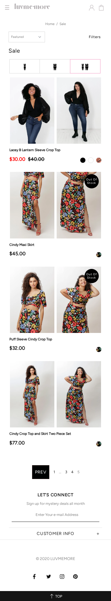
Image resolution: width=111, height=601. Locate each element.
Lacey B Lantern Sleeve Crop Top (34, 150)
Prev (40, 472)
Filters (95, 37)
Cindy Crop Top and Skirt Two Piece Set (40, 434)
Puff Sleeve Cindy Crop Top (30, 339)
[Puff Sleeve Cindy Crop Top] (55, 300)
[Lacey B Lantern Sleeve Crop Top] (55, 110)
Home (50, 24)
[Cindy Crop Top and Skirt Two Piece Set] (55, 394)
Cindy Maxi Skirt (21, 245)
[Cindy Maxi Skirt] (55, 205)
